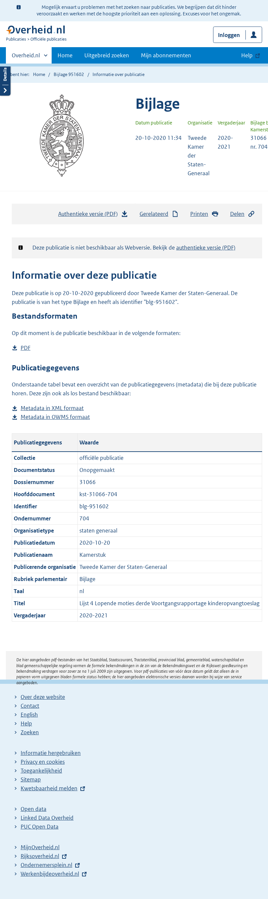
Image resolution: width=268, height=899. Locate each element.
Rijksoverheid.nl (40, 856)
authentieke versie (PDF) (205, 247)
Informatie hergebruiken (51, 753)
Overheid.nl (26, 58)
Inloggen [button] (229, 35)
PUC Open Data (40, 826)
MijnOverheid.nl (40, 847)
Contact (30, 705)
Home (65, 55)
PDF (25, 348)
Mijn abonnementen (166, 55)
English (29, 714)
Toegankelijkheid (41, 770)
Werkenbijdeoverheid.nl (50, 873)
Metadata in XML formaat (52, 408)
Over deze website (43, 697)
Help (26, 723)
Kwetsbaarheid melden (49, 788)
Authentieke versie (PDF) (89, 215)
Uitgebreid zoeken (106, 55)
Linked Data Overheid (47, 817)
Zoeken (30, 732)
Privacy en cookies (43, 761)
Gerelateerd (154, 213)
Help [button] (247, 55)
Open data (33, 809)
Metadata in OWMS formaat (55, 417)
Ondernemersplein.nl (46, 865)
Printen (199, 213)
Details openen (5, 79)
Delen (237, 213)
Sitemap (31, 779)
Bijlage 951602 (69, 74)
